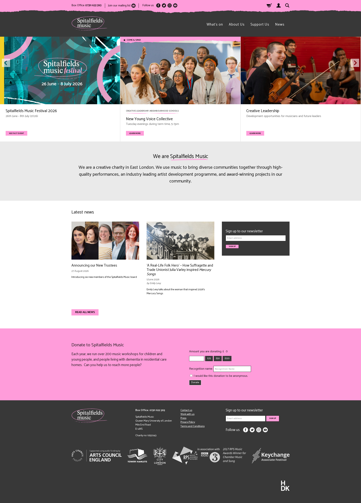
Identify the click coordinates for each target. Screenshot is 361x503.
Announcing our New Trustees (94, 265)
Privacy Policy (187, 422)
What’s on (215, 24)
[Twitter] (164, 5)
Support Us (259, 24)
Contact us (186, 410)
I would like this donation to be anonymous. (221, 375)
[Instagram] (169, 5)
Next (355, 63)
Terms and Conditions (192, 426)
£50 (218, 358)
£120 (227, 358)
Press (183, 418)
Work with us (187, 414)
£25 (209, 358)
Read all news (85, 312)
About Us (237, 24)
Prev (6, 63)
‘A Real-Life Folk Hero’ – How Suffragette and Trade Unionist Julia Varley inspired (180, 270)
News (279, 24)
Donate (195, 382)
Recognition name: (201, 368)
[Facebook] (158, 5)
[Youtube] (175, 5)
